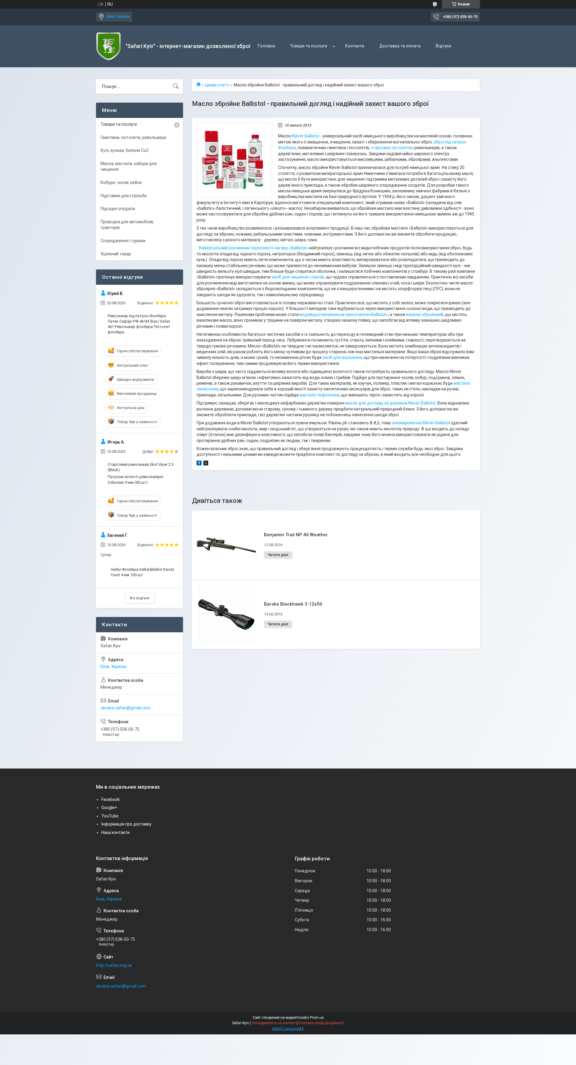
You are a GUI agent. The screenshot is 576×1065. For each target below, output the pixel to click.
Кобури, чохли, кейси (121, 182)
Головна (266, 46)
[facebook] (199, 464)
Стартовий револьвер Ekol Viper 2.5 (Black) (140, 467)
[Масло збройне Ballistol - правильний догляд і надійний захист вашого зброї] (234, 160)
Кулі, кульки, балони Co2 (124, 150)
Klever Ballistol (305, 136)
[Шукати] (176, 86)
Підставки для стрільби (123, 195)
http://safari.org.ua (114, 965)
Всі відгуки (139, 598)
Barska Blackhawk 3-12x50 (293, 604)
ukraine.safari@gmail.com (125, 707)
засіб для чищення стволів (297, 277)
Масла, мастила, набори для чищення (128, 166)
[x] (205, 464)
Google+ (109, 807)
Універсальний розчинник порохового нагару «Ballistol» (253, 247)
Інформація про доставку (126, 824)
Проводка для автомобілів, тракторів (127, 224)
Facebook (110, 799)
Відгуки (443, 46)
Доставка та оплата (400, 46)
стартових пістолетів (391, 147)
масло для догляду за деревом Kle (379, 403)
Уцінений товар (115, 253)
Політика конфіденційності (321, 1023)
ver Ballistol (425, 403)
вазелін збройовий (424, 314)
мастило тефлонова (319, 395)
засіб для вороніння (342, 357)
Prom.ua (317, 1017)
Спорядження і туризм (122, 240)
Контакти (354, 46)
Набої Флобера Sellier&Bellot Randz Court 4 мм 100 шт (142, 572)
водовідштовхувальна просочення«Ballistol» (344, 314)
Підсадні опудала (117, 208)
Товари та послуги (308, 46)
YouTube (109, 816)
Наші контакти (115, 832)
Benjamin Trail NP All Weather (296, 534)
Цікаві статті (217, 85)
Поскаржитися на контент (274, 1023)
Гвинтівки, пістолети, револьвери (133, 137)
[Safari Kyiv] (108, 46)
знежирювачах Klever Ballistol (421, 422)
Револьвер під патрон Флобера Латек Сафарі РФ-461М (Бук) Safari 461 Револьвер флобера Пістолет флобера (139, 324)
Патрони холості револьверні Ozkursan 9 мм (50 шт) (135, 479)
